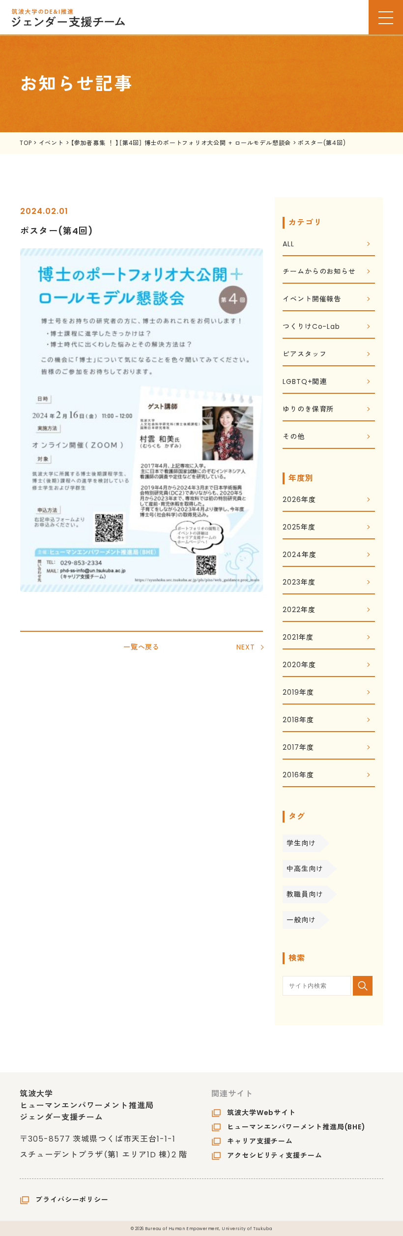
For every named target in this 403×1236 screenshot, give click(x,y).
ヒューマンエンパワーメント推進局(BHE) (296, 1127)
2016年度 (298, 775)
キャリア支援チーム (260, 1141)
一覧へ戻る (141, 647)
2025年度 (299, 528)
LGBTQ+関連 (305, 382)
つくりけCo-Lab (311, 327)
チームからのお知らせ (319, 272)
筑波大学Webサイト (261, 1113)
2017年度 (298, 748)
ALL (288, 244)
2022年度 (299, 610)
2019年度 (298, 693)
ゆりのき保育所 (308, 410)
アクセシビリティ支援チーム (274, 1155)
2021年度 (298, 638)
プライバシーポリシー (72, 1200)
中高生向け (305, 869)
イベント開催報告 (312, 299)
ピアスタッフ (304, 355)
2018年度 (298, 720)
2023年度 (299, 583)
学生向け (301, 843)
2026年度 (299, 500)
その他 (294, 437)
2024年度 (299, 555)
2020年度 (299, 665)
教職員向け (305, 894)
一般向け (301, 920)
